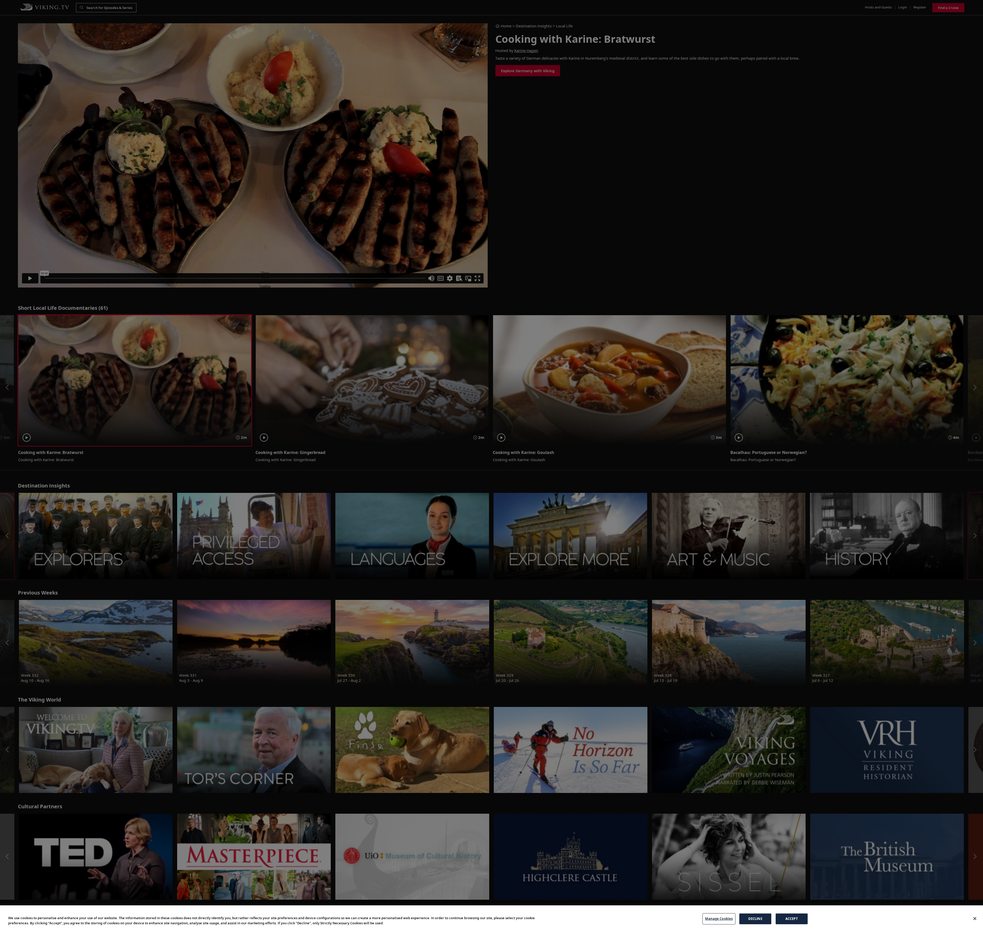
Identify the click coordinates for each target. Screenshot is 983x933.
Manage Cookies (719, 918)
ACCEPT (791, 918)
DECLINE (755, 918)
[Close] (974, 918)
